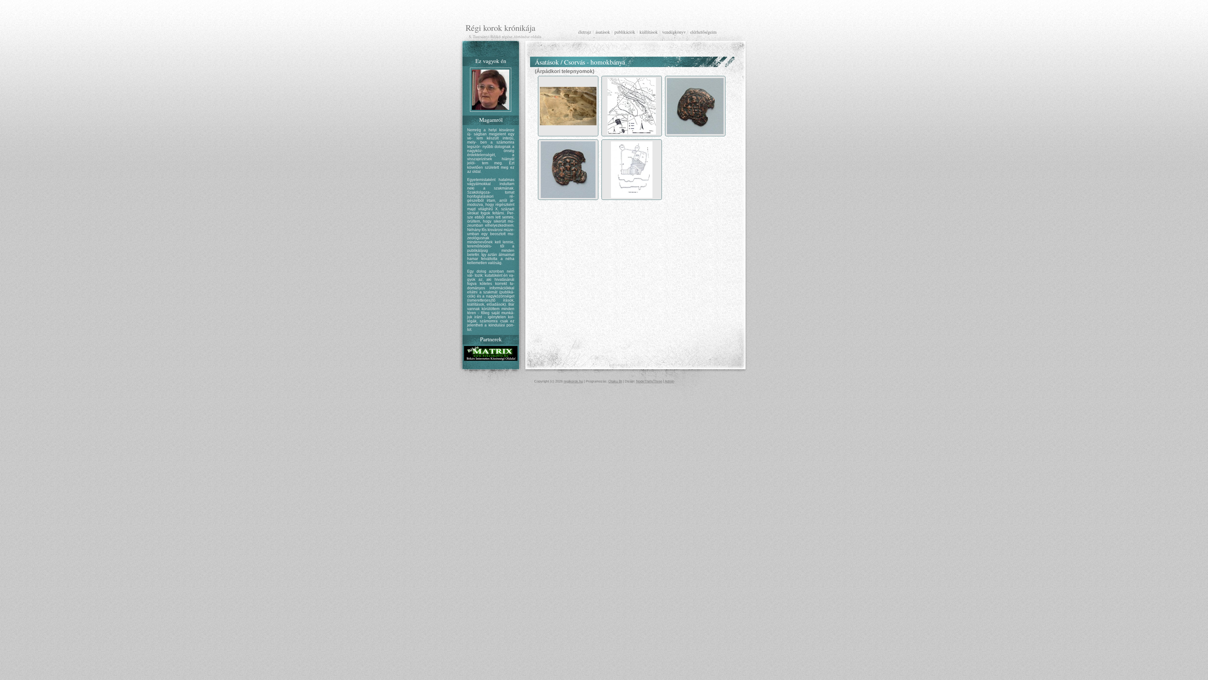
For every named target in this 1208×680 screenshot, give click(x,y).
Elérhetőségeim (703, 32)
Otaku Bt (615, 381)
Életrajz (584, 32)
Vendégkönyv (674, 32)
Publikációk (624, 32)
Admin (669, 381)
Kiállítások (649, 32)
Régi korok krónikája (500, 27)
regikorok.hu (573, 381)
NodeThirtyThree (649, 381)
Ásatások (603, 32)
